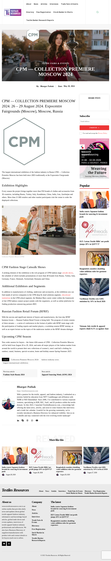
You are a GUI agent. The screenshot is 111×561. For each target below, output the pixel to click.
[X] (91, 104)
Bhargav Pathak (47, 86)
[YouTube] (4, 544)
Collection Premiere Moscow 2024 (25, 360)
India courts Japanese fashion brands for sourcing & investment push (93, 214)
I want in (93, 127)
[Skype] (23, 420)
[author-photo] (3, 474)
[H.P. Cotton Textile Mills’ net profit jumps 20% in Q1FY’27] (94, 230)
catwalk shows (67, 273)
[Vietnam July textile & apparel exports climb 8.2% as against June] (94, 314)
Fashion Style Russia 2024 (14, 375)
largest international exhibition (15, 363)
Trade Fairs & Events (55, 63)
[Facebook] (85, 104)
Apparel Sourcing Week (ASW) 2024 (57, 375)
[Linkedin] (18, 420)
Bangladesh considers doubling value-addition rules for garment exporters (93, 271)
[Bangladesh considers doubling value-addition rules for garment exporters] (94, 257)
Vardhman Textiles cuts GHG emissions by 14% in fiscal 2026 (95, 468)
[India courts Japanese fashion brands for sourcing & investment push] (94, 200)
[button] (97, 12)
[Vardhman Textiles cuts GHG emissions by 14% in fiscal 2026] (94, 287)
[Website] (27, 420)
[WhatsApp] (32, 420)
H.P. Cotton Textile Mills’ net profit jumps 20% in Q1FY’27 (40, 468)
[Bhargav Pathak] (8, 403)
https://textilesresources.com (27, 391)
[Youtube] (37, 420)
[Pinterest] (97, 104)
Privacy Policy (102, 133)
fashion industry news (50, 360)
